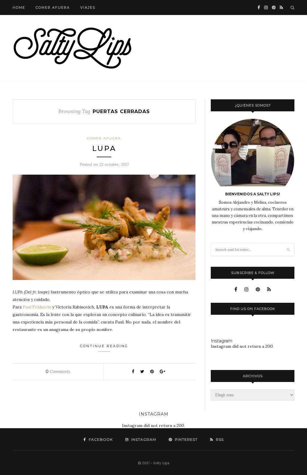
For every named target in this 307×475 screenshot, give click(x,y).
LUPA (104, 148)
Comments (58, 371)
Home (19, 7)
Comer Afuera (53, 7)
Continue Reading (104, 346)
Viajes (87, 7)
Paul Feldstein (37, 307)
